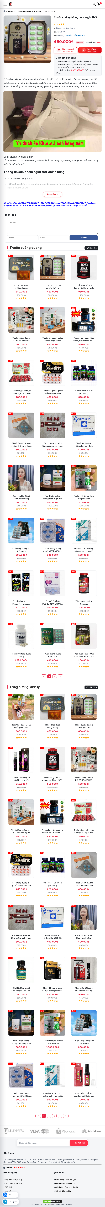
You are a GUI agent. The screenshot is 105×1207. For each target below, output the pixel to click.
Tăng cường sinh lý (24, 687)
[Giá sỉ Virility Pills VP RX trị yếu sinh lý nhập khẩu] (84, 373)
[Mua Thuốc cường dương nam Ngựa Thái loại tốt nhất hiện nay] (52, 267)
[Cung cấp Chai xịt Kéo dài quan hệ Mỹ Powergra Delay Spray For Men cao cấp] (52, 970)
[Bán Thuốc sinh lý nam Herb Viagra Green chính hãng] (84, 478)
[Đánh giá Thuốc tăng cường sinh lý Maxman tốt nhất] (21, 530)
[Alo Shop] (11, 4)
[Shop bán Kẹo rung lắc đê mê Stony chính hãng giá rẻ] (21, 478)
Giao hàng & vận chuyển (65, 1180)
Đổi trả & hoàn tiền (63, 1191)
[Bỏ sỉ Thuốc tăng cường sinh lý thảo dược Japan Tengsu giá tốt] (52, 320)
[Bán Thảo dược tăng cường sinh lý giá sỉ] (21, 636)
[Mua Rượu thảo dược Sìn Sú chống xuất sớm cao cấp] (21, 707)
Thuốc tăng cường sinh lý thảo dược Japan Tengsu (52, 341)
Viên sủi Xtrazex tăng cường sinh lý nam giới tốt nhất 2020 (84, 551)
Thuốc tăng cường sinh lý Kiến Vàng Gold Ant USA (52, 393)
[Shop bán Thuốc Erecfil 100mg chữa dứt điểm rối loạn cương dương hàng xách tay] (21, 425)
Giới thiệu (9, 1187)
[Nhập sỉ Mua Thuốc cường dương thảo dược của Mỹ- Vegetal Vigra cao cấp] (52, 478)
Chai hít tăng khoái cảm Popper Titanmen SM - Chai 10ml (21, 991)
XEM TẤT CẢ (91, 248)
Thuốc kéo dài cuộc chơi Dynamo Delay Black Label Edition (84, 991)
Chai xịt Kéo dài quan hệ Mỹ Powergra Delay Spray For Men (52, 991)
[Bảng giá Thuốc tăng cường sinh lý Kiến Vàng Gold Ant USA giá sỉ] (52, 373)
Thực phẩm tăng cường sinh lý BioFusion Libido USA (83, 341)
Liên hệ (8, 1191)
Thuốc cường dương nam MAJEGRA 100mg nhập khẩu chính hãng (52, 551)
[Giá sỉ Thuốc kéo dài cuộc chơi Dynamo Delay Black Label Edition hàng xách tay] (84, 970)
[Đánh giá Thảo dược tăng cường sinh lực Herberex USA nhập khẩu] (84, 636)
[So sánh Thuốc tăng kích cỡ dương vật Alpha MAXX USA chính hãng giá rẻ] (84, 267)
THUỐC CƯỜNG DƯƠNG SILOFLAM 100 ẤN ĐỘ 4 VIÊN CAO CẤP (52, 604)
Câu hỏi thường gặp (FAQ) (66, 1187)
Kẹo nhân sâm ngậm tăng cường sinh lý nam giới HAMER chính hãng (52, 446)
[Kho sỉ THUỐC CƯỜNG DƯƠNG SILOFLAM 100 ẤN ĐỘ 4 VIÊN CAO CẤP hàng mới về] (52, 583)
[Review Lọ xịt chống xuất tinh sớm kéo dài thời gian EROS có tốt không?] (84, 1075)
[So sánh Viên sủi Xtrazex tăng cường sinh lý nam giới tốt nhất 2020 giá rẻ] (84, 530)
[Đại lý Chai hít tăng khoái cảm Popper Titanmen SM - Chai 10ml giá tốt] (21, 970)
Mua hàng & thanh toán (65, 1183)
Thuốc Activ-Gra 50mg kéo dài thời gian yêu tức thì (84, 446)
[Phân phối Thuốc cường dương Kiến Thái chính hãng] (52, 636)
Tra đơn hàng (78, 1143)
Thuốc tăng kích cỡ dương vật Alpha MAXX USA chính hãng (84, 288)
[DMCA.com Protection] (52, 1201)
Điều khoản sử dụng (13, 1180)
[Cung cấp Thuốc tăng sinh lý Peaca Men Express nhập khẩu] (21, 583)
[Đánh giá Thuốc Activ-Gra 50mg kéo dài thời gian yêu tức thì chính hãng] (84, 425)
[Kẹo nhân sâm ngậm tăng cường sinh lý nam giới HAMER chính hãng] (52, 425)
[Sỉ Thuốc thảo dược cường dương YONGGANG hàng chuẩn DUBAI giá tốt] (21, 267)
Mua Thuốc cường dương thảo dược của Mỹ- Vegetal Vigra (52, 499)
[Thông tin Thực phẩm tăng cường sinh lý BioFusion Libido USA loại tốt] (84, 320)
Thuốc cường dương (75, 35)
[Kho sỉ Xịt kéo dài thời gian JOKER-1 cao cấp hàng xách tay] (21, 759)
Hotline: (16, 1168)
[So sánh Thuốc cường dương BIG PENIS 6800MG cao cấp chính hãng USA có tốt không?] (21, 320)
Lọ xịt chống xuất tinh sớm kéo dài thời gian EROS (83, 1096)
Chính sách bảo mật (13, 1183)
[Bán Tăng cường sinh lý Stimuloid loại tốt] (84, 583)
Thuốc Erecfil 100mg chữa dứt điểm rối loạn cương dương (21, 446)
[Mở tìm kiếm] (94, 4)
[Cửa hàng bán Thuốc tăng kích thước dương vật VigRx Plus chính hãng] (21, 373)
